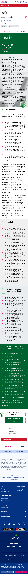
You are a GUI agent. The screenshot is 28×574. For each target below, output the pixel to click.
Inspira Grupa (7, 20)
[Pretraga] (18, 2)
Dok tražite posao (5, 505)
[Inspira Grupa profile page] (4, 12)
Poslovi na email (5, 500)
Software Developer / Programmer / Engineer (13, 477)
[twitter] (19, 523)
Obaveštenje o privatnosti (20, 489)
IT (15, 475)
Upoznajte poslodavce (6, 503)
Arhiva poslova (4, 507)
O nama (3, 486)
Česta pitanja (4, 489)
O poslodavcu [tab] (21, 31)
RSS (17, 484)
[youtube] (14, 523)
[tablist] (14, 31)
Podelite (22, 446)
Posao (11, 475)
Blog (2, 484)
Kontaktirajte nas (5, 491)
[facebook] (4, 523)
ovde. (14, 421)
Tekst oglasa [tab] (6, 31)
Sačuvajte (8, 446)
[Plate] (20, 2)
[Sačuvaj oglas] (26, 17)
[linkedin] (23, 523)
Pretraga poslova (5, 498)
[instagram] (9, 523)
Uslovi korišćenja (21, 486)
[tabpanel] (14, 235)
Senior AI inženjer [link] (14, 479)
